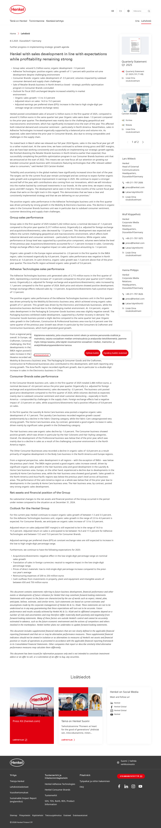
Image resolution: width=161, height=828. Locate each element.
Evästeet (67, 815)
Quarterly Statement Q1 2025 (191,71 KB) (135, 72)
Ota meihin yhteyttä (129, 776)
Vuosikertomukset (19, 792)
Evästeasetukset (80, 815)
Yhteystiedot (24, 815)
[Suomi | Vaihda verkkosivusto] (128, 11)
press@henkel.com (135, 187)
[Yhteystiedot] (113, 11)
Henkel (117, 703)
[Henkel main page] (18, 9)
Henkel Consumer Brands (57, 789)
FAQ (82, 786)
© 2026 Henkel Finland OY (21, 822)
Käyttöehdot (37, 815)
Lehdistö (146, 21)
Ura (137, 21)
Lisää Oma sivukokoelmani (133, 79)
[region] (81, 344)
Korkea (129, 120)
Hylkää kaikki (92, 353)
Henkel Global (120, 706)
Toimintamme (36, 21)
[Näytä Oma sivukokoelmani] (120, 11)
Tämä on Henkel (18, 21)
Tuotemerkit (51, 795)
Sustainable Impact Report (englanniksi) (23, 800)
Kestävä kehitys (55, 21)
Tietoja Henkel (17, 781)
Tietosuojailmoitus (53, 815)
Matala (129, 125)
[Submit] (149, 11)
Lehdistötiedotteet (19, 786)
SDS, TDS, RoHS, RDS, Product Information (59, 803)
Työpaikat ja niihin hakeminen (95, 781)
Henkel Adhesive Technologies (60, 784)
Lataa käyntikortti (134, 192)
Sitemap (13, 815)
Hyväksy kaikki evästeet (115, 353)
